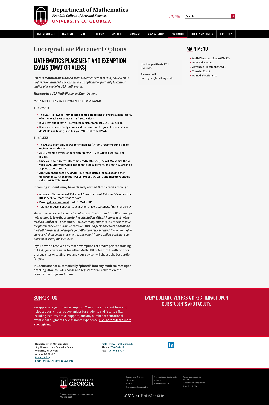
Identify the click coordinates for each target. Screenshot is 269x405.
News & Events (156, 34)
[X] (146, 395)
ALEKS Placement (203, 62)
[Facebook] (141, 395)
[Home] (83, 14)
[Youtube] (158, 395)
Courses (100, 34)
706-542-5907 (115, 350)
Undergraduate (46, 34)
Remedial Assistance (204, 75)
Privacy (157, 380)
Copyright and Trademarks (165, 377)
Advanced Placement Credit (209, 66)
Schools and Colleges (135, 377)
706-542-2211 (118, 347)
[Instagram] (150, 395)
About (84, 34)
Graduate (67, 34)
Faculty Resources (202, 34)
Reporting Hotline (190, 386)
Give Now (174, 16)
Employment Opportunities (137, 387)
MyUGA (129, 384)
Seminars (135, 34)
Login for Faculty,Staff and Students (54, 360)
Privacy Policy (42, 357)
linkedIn (171, 345)
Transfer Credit (201, 71)
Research (117, 34)
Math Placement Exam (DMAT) (211, 58)
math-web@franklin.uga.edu (117, 344)
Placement (178, 34)
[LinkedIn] (162, 395)
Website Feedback (161, 384)
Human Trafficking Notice (194, 383)
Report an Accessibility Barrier (192, 378)
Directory (226, 34)
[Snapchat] (154, 395)
